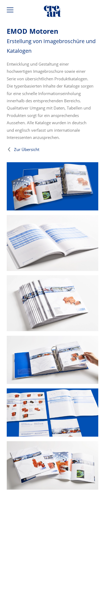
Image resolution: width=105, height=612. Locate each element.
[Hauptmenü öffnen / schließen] (11, 11)
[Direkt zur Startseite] (52, 12)
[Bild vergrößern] (52, 243)
